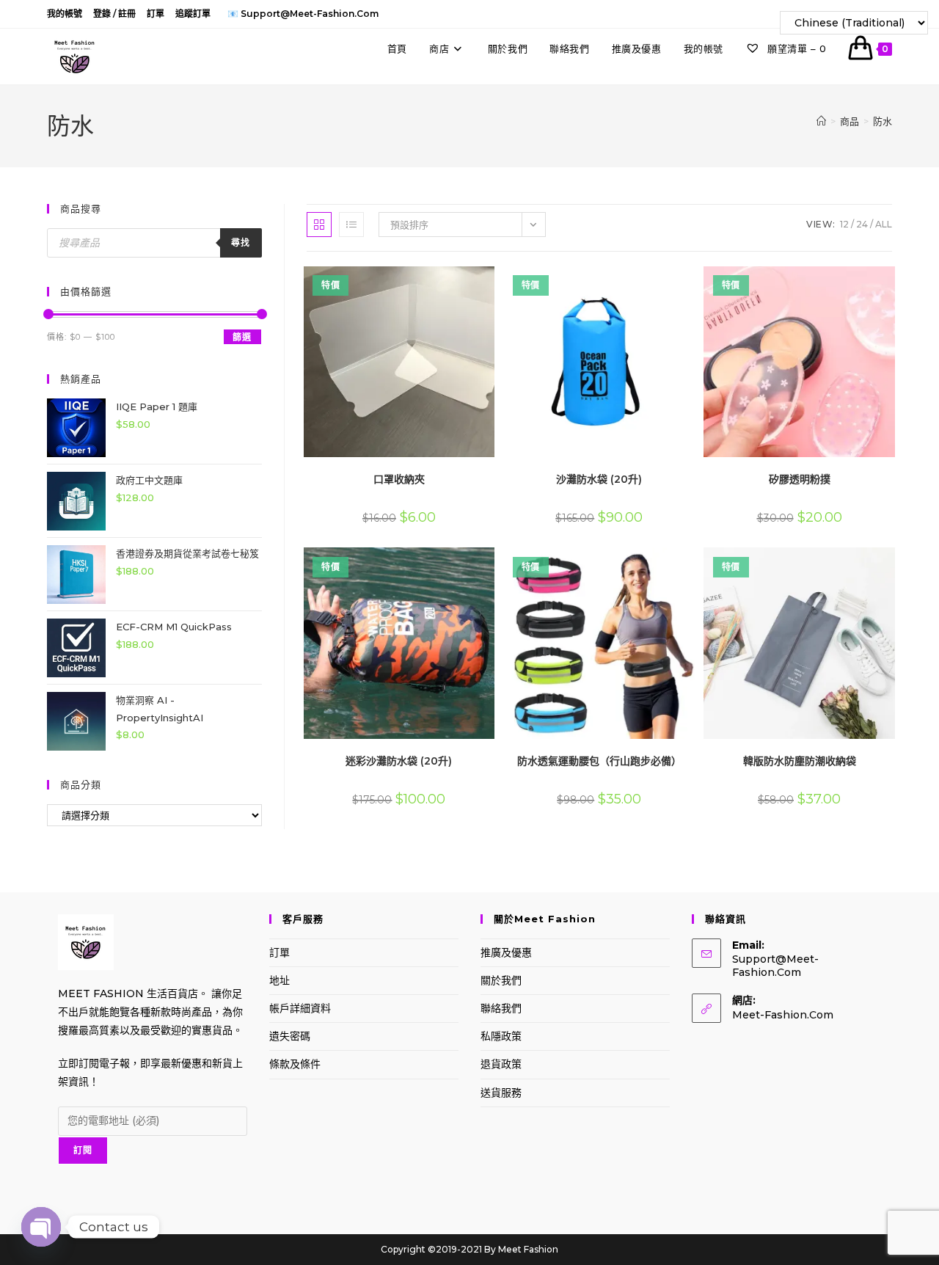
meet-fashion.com (782, 1014)
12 (844, 224)
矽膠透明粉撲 (799, 479)
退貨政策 (501, 1064)
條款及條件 (295, 1064)
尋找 (240, 242)
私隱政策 (501, 1036)
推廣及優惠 (506, 952)
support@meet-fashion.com (775, 965)
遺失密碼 (289, 1036)
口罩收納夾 (399, 479)
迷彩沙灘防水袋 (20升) (399, 761)
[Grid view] (319, 224)
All (883, 224)
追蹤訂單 (193, 13)
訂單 (155, 13)
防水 (882, 121)
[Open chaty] (41, 1227)
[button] (452, 283)
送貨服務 (501, 1092)
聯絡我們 (501, 1008)
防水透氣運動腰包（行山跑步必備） (599, 761)
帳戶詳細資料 (300, 1008)
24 (862, 224)
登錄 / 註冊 (114, 13)
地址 (279, 980)
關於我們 (501, 980)
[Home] (821, 121)
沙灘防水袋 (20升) (599, 479)
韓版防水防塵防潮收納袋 (799, 761)
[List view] (351, 224)
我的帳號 (64, 13)
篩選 (242, 337)
